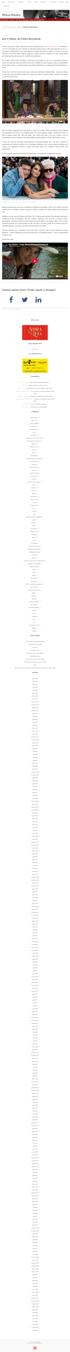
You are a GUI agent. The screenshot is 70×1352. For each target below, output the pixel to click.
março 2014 (35, 1114)
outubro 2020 (35, 883)
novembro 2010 (35, 1231)
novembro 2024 (35, 740)
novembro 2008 (35, 1301)
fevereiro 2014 (35, 1117)
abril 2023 (35, 795)
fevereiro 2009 (35, 1292)
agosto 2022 (35, 819)
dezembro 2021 (35, 842)
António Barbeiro (34, 429)
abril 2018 (35, 971)
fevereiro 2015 (35, 1082)
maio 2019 (35, 932)
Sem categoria (34, 604)
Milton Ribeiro (11, 15)
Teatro (34, 613)
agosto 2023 (35, 783)
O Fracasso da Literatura (34, 546)
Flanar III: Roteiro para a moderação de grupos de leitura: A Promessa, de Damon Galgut (35, 668)
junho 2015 (35, 1070)
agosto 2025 (35, 713)
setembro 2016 (35, 1026)
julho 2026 (35, 681)
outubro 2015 (35, 1058)
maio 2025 (35, 722)
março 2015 (35, 1079)
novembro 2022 (35, 810)
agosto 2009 (35, 1275)
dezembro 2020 (35, 877)
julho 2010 (35, 1242)
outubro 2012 (35, 1163)
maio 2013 (35, 1143)
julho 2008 (35, 1312)
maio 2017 (35, 1003)
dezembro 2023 (35, 772)
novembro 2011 (35, 1196)
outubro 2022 (35, 813)
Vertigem (34, 628)
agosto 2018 (35, 959)
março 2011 (35, 1219)
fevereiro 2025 (35, 731)
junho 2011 (35, 1210)
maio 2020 (35, 897)
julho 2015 (35, 1067)
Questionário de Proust (34, 590)
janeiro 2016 (35, 1049)
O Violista (34, 555)
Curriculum (11, 2)
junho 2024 (35, 754)
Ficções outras (34, 505)
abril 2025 (35, 725)
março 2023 (35, 798)
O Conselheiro (34, 543)
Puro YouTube (34, 587)
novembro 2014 (35, 1090)
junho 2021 (35, 859)
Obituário (34, 558)
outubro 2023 (35, 778)
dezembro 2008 (35, 1298)
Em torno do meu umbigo (34, 482)
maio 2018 (35, 968)
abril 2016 (35, 1041)
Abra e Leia (34, 420)
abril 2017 (35, 1006)
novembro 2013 (35, 1125)
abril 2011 (35, 1216)
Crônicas (34, 470)
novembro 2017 (35, 985)
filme (38, 307)
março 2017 (35, 1008)
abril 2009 (35, 1286)
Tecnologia (34, 616)
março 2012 (35, 1184)
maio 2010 (35, 1248)
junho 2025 (35, 719)
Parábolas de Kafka (34, 566)
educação (34, 479)
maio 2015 (35, 1073)
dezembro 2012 (35, 1158)
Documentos (52, 2)
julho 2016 (35, 1032)
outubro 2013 (35, 1128)
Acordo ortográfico (34, 423)
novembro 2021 (35, 845)
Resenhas (34, 596)
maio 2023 (35, 792)
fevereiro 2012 (35, 1187)
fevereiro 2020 (35, 906)
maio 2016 (35, 1038)
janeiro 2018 (35, 979)
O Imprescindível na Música (34, 549)
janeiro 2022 (35, 839)
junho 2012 (35, 1175)
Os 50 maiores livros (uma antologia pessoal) (34, 561)
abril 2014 (35, 1111)
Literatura (20, 2)
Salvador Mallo (11, 309)
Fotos (33, 508)
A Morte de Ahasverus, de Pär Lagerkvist (39, 382)
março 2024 (35, 763)
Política (34, 575)
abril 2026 (35, 690)
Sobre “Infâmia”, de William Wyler (39, 407)
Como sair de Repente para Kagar (38, 404)
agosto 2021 (35, 854)
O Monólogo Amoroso (34, 552)
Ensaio (33, 485)
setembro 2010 (35, 1236)
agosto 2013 (35, 1134)
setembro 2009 (35, 1272)
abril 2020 (35, 900)
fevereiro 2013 (35, 1152)
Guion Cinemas (52, 46)
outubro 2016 (35, 1023)
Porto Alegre (34, 578)
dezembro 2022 (35, 807)
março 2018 (35, 973)
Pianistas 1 (35, 647)
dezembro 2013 (35, 1123)
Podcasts (34, 569)
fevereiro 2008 (35, 1327)
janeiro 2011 (35, 1225)
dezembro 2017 (35, 982)
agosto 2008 (35, 1310)
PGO (35, 665)
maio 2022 (35, 827)
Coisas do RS (34, 455)
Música (29, 2)
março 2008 (35, 1324)
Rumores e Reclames (34, 602)
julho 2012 (35, 1172)
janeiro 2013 (35, 1155)
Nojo (34, 540)
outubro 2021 (35, 848)
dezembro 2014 (35, 1087)
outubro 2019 (35, 918)
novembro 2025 (35, 705)
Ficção (34, 502)
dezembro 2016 (35, 1017)
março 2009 (35, 1289)
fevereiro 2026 (35, 696)
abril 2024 (35, 760)
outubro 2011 (35, 1199)
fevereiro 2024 (35, 766)
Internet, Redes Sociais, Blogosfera (34, 517)
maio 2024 (35, 757)
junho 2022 (35, 824)
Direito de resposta (34, 473)
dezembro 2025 (35, 702)
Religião (34, 593)
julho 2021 (35, 857)
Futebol (61, 2)
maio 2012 (35, 1178)
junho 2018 (35, 965)
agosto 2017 (35, 994)
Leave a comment (29, 42)
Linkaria (34, 520)
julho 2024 (35, 751)
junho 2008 (35, 1315)
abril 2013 (35, 1146)
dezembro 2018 (35, 947)
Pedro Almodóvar (56, 307)
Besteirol (43, 2)
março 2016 (35, 1044)
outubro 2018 (35, 953)
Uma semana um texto (34, 625)
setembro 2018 (35, 956)
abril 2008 (35, 1321)
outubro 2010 (35, 1234)
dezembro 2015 (35, 1052)
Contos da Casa (34, 461)
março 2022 (35, 833)
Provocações (34, 581)
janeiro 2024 (35, 769)
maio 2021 (35, 862)
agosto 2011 (35, 1204)
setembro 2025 (35, 710)
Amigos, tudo (34, 426)
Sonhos (34, 610)
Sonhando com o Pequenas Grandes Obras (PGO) (41, 396)
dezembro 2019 (35, 912)
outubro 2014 (35, 1093)
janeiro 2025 (35, 734)
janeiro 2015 (35, 1084)
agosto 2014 (35, 1099)
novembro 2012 (35, 1160)
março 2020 (35, 903)
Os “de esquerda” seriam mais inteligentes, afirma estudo (39, 388)
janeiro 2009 (35, 1295)
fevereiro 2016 (35, 1047)
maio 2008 (35, 1318)
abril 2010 (35, 1251)
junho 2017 (35, 1000)
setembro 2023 (35, 781)
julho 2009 (35, 1277)
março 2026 (35, 693)
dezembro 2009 (35, 1263)
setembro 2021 (35, 851)
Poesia (33, 572)
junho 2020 (35, 895)
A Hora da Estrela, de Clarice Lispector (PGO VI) (35, 662)
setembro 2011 (35, 1201)
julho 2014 (35, 1102)
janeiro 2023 (35, 804)
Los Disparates (33, 528)
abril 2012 (35, 1181)
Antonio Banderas (8, 307)
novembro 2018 (35, 950)
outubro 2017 (35, 988)
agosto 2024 (35, 748)
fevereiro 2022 (35, 836)
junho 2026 (35, 684)
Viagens (34, 631)
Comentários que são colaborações (34, 458)
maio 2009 (35, 1283)
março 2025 (35, 728)
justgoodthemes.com (37, 1343)
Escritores (33, 490)
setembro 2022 (35, 816)
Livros (33, 526)
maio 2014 (35, 1108)
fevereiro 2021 (35, 871)
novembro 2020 (35, 880)
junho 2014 (35, 1105)
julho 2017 (35, 997)
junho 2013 (35, 1140)
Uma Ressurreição (35, 650)
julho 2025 (35, 716)
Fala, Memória (34, 496)
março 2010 (35, 1254)
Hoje (34, 514)
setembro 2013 (35, 1131)
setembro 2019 (35, 921)
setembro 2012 (35, 1166)
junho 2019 (35, 930)
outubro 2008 (35, 1304)
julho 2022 (35, 821)
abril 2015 (35, 1076)
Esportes (34, 493)
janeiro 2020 (35, 909)
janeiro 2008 (35, 1330)
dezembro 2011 (35, 1193)
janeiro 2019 (35, 944)
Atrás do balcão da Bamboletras (33, 441)
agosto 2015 (35, 1064)
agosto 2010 (35, 1239)
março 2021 (35, 868)
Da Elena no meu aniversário (35, 644)
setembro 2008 (35, 1307)
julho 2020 (35, 892)
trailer (19, 309)
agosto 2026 (35, 678)
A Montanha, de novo (35, 656)
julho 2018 (35, 962)
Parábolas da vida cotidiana (34, 564)
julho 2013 (35, 1137)
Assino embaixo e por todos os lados (33, 438)
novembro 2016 (35, 1020)
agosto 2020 (35, 889)
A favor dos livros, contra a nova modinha (35, 659)
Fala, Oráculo (34, 499)
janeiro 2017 (35, 1014)
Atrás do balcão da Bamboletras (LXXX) (35, 641)
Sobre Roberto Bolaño (34, 607)
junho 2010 (35, 1245)
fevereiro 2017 (35, 1011)
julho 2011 (35, 1207)
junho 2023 (35, 789)
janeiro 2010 (35, 1260)
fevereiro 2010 (35, 1257)
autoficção (18, 307)
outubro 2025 (35, 707)
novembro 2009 (35, 1266)
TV (34, 622)
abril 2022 (35, 830)
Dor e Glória (32, 307)
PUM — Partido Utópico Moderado (34, 584)
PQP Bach (35, 349)
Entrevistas (34, 488)
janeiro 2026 (35, 699)
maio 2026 (35, 687)
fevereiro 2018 (35, 976)
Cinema (36, 2)
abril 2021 (35, 865)
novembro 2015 (35, 1055)
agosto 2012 (35, 1169)
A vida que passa (34, 417)
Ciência (34, 450)
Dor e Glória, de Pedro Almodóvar (21, 38)
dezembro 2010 (35, 1228)
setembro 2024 (35, 745)
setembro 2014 (35, 1096)
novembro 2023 (35, 775)
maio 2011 (35, 1213)
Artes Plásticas (33, 435)
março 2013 (35, 1149)
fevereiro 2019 (35, 941)
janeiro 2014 (35, 1120)
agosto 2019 (35, 924)
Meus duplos (34, 534)
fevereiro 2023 (35, 801)
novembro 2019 (35, 915)
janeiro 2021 (35, 874)
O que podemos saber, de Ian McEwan (35, 653)
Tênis (34, 619)
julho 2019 (35, 927)
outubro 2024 (35, 743)
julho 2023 (35, 786)
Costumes (34, 464)
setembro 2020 (35, 886)
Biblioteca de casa (34, 447)
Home (3, 2)
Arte (34, 432)
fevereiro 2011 (35, 1222)
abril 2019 (35, 935)
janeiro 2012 (35, 1190)
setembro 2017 (35, 991)
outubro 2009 (35, 1269)
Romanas (34, 599)
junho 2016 (35, 1035)
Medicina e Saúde (34, 531)
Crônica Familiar (34, 467)
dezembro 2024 (35, 737)
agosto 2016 (35, 1029)
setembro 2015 (35, 1061)
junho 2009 (35, 1280)
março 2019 (35, 938)
